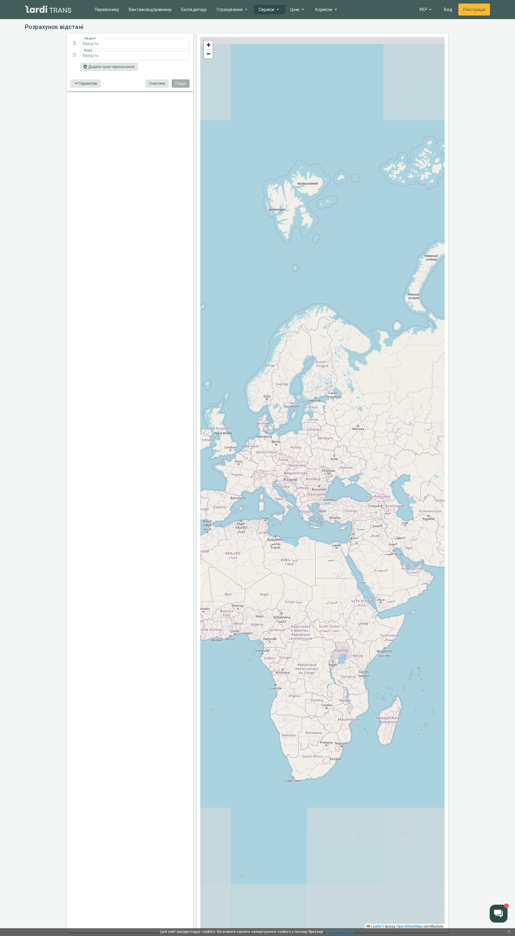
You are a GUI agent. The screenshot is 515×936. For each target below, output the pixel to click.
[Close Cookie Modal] (509, 932)
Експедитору (194, 9)
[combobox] (135, 43)
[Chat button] (499, 914)
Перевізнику (107, 9)
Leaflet (376, 926)
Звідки (90, 38)
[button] (130, 43)
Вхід (448, 9)
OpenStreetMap (409, 926)
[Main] (48, 9)
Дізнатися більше (340, 932)
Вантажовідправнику (150, 9)
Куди (88, 50)
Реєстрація (474, 9)
